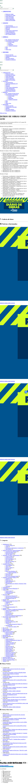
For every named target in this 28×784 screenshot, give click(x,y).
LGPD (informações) (10, 31)
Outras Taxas (8, 49)
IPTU (6, 47)
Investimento (8, 614)
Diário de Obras (3, 113)
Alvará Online (11, 42)
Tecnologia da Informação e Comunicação (14, 548)
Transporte (7, 625)
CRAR (6, 645)
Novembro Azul (8, 646)
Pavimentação (8, 620)
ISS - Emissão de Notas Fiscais (12, 39)
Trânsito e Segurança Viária (9, 659)
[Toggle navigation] (0, 7)
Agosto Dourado (9, 639)
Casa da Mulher (8, 565)
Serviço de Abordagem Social (11, 576)
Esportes (4, 599)
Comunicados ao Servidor (11, 56)
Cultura (4, 589)
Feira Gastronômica (9, 559)
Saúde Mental (8, 651)
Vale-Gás (7, 562)
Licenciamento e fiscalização (11, 40)
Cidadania (7, 578)
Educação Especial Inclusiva (11, 597)
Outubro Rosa (8, 648)
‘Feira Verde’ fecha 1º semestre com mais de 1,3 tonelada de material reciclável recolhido (15, 688)
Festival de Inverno (9, 592)
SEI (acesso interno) (9, 58)
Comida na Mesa (9, 556)
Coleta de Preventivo (9, 642)
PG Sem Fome (8, 604)
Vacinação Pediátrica (9, 656)
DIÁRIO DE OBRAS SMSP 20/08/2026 (12, 707)
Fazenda (4, 605)
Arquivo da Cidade (9, 17)
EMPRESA (5, 37)
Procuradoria (5, 635)
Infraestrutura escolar (9, 598)
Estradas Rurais (8, 557)
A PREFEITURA (7, 11)
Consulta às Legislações (10, 59)
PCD (6, 570)
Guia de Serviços (9, 25)
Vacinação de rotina (9, 653)
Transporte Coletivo (12, 626)
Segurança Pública (7, 657)
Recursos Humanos (7, 636)
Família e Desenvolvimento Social (10, 600)
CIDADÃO (5, 23)
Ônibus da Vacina (9, 647)
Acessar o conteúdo (4, 765)
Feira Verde (7, 560)
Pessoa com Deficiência (10, 571)
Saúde (4, 637)
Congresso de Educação (10, 595)
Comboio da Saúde (9, 643)
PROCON (7, 28)
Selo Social (7, 575)
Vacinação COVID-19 (10, 652)
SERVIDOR (5, 52)
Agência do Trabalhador (10, 610)
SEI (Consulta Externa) (10, 34)
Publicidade (10, 44)
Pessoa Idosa (8, 573)
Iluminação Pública (9, 552)
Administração (6, 544)
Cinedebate (7, 641)
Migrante (7, 568)
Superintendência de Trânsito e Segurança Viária (15, 583)
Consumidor (5, 587)
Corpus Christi (8, 591)
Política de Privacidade (10, 20)
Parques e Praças (9, 634)
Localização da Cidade (10, 15)
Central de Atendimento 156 (11, 26)
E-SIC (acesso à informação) (11, 30)
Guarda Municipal (9, 581)
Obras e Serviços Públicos (8, 631)
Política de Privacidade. (4, 764)
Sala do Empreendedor (10, 607)
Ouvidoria (7, 29)
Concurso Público (9, 545)
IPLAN (4, 627)
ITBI (6, 48)
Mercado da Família (9, 561)
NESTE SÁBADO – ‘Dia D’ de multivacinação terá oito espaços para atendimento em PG (15, 694)
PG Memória (8, 593)
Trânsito (7, 623)
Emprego (7, 611)
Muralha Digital (6, 630)
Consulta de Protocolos (10, 33)
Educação (5, 594)
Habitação (7, 602)
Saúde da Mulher (9, 650)
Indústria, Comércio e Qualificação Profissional (13, 609)
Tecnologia (7, 586)
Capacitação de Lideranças (11, 551)
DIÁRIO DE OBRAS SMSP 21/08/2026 (12, 691)
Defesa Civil (8, 579)
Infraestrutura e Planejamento (9, 616)
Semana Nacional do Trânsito (14, 624)
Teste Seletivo (8, 549)
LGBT (6, 603)
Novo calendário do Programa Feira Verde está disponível (15, 736)
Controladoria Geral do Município (10, 588)
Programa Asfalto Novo (10, 621)
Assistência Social (6, 563)
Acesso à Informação (9, 19)
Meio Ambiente (6, 629)
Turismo (4, 661)
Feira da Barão (8, 613)
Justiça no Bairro (9, 567)
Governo (5, 608)
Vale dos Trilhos (8, 554)
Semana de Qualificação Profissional (13, 615)
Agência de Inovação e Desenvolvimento (11, 550)
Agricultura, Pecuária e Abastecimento (11, 555)
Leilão (6, 546)
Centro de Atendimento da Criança (12, 640)
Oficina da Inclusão (12, 572)
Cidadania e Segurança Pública (9, 577)
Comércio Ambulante (12, 45)
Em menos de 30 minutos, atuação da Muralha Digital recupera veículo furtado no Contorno (14, 673)
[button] (6, 766)
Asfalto (7, 618)
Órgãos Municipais (9, 16)
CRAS (6, 566)
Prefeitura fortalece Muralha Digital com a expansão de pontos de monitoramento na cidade (14, 700)
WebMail (7, 57)
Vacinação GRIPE (9, 654)
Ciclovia (7, 619)
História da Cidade (9, 14)
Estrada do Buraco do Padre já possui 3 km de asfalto (14, 697)
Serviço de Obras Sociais (8, 658)
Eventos (10, 43)
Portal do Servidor (9, 54)
